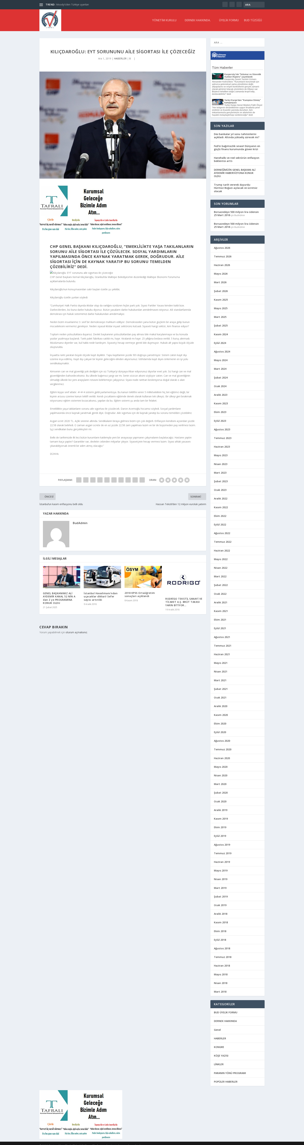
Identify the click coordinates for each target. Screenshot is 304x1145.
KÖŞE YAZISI (221, 1055)
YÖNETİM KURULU (164, 20)
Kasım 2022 (221, 507)
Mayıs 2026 (220, 273)
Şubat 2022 (221, 585)
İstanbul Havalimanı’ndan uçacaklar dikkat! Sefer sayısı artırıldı (101, 596)
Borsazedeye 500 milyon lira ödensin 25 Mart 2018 (236, 213)
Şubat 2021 (221, 689)
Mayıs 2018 (220, 974)
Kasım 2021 (221, 611)
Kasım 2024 (221, 334)
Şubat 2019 (221, 896)
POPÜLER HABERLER (226, 1081)
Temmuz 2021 (222, 645)
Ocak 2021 (220, 697)
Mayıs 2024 (220, 360)
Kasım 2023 (221, 403)
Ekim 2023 (220, 412)
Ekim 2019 (220, 827)
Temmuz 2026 (222, 256)
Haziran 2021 (222, 654)
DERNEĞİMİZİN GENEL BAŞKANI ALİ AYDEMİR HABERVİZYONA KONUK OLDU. (234, 173)
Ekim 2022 (220, 516)
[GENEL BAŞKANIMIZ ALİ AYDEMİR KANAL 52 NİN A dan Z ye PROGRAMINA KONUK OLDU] (61, 577)
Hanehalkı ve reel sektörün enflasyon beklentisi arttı (236, 159)
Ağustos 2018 (222, 948)
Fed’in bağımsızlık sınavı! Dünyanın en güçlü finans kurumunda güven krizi (237, 147)
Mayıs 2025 (220, 308)
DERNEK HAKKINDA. (198, 20)
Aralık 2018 (220, 913)
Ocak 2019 (220, 905)
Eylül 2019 (220, 836)
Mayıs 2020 (220, 766)
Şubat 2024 (221, 377)
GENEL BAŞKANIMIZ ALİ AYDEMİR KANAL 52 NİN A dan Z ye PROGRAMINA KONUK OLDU (59, 598)
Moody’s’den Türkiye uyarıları (72, 4)
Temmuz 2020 (222, 749)
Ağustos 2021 (222, 637)
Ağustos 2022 (222, 533)
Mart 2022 (220, 576)
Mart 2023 (220, 472)
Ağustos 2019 (222, 844)
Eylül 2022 (220, 524)
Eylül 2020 (220, 732)
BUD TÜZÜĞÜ (253, 20)
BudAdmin (80, 523)
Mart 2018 (220, 991)
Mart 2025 (220, 317)
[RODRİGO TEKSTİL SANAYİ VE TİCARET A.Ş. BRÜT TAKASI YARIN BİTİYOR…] (184, 580)
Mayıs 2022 (220, 559)
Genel (217, 1029)
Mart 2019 (220, 888)
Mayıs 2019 (220, 870)
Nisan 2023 (220, 464)
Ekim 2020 (220, 723)
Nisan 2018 (220, 983)
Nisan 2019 (220, 879)
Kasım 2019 (221, 818)
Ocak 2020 (220, 801)
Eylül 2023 (220, 420)
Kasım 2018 (221, 922)
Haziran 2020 (222, 758)
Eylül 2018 (220, 939)
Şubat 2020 (221, 792)
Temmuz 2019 (222, 853)
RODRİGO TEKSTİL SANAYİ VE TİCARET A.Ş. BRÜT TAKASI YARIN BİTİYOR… (183, 602)
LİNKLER (219, 1064)
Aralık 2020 (220, 706)
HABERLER (120, 58)
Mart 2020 (220, 784)
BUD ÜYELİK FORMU (225, 1012)
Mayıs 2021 (220, 663)
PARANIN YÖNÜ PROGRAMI (230, 1073)
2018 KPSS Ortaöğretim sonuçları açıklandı (140, 594)
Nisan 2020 (220, 775)
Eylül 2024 (220, 343)
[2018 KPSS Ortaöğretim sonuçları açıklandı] (143, 577)
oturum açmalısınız (76, 632)
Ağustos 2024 (222, 351)
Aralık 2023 (220, 394)
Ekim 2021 (220, 619)
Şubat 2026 (221, 291)
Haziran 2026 (222, 265)
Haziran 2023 (222, 446)
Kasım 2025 (221, 299)
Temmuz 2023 (222, 438)
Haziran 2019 (222, 862)
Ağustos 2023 (222, 429)
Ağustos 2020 (222, 740)
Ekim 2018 (220, 931)
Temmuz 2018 (222, 957)
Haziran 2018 (222, 965)
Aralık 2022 (220, 498)
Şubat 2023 (221, 481)
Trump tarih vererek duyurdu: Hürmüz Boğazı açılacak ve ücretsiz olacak (235, 188)
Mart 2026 (220, 282)
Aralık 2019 (220, 810)
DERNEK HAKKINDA (225, 1021)
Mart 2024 (220, 368)
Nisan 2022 (220, 567)
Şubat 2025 (221, 325)
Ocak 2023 (220, 490)
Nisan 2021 (220, 671)
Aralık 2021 (220, 602)
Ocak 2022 (220, 593)
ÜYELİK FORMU (229, 20)
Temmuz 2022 (222, 541)
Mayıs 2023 (220, 455)
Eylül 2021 (220, 628)
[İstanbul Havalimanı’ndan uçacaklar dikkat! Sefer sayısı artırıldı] (102, 577)
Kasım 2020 (221, 715)
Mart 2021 (220, 680)
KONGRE (219, 1047)
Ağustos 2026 (222, 247)
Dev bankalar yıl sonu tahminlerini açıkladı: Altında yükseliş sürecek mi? (236, 135)
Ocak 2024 (220, 386)
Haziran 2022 (222, 550)
